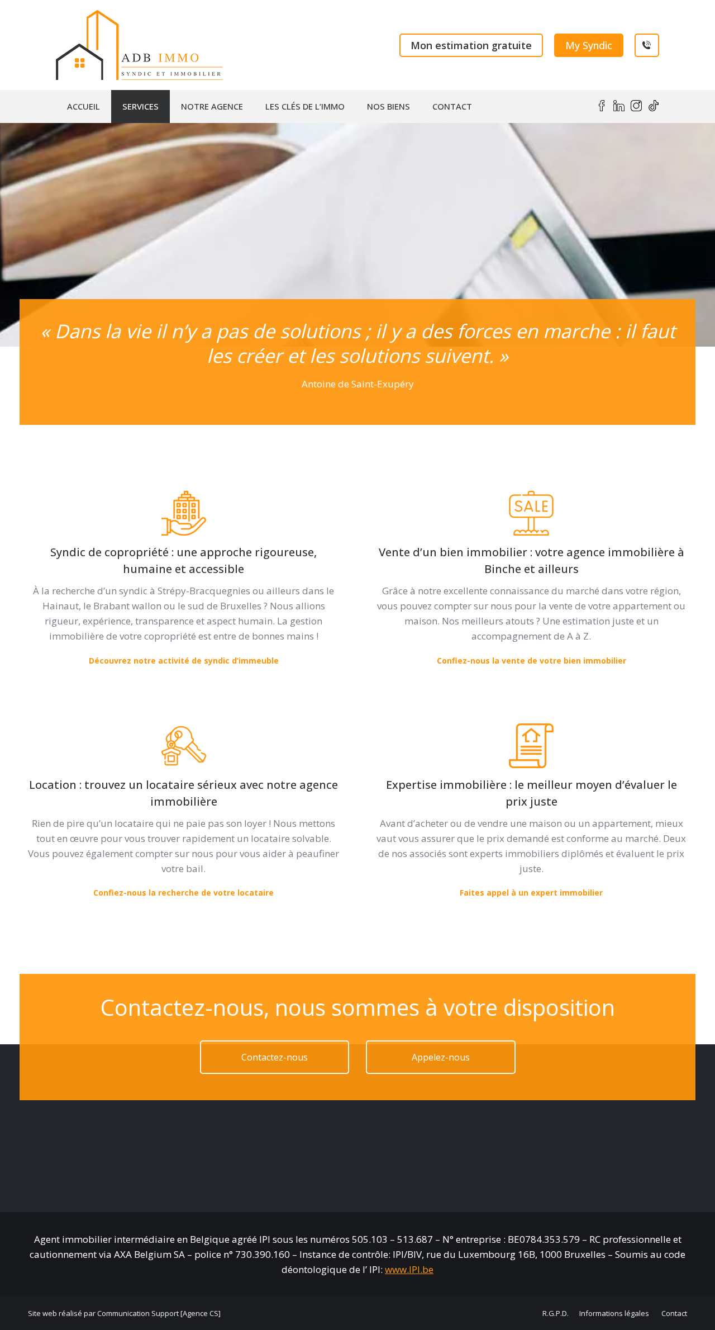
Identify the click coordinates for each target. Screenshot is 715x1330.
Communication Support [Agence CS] (159, 1313)
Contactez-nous (274, 1057)
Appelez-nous (441, 1057)
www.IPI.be (409, 1269)
